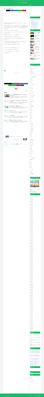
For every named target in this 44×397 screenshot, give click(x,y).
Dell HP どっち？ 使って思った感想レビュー (35, 335)
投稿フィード (31, 378)
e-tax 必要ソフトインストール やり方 (34, 350)
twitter (32, 20)
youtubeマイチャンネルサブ (34, 22)
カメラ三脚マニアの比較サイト (35, 24)
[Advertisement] (16, 17)
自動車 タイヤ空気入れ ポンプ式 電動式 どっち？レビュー (35, 345)
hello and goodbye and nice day (35, 19)
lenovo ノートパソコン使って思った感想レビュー (35, 343)
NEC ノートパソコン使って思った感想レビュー (35, 338)
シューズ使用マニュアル (34, 25)
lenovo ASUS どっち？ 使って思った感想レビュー (35, 340)
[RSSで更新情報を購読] (16, 88)
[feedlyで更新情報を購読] (15, 88)
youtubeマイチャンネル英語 (34, 23)
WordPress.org (32, 381)
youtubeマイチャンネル (34, 21)
